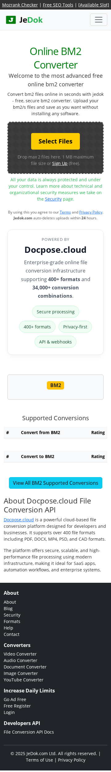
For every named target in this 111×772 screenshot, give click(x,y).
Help (8, 628)
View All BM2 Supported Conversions (55, 483)
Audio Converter (20, 660)
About (10, 602)
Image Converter (21, 673)
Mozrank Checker (20, 5)
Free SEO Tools (58, 5)
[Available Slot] (93, 5)
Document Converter (25, 667)
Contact (11, 634)
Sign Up (60, 163)
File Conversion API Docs (29, 732)
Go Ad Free (15, 699)
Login (9, 712)
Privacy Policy (90, 212)
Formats (12, 621)
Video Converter (20, 654)
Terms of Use (39, 760)
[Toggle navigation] (98, 20)
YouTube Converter (23, 680)
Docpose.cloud (55, 249)
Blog (8, 608)
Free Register (17, 706)
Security (53, 199)
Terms (65, 212)
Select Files (55, 141)
